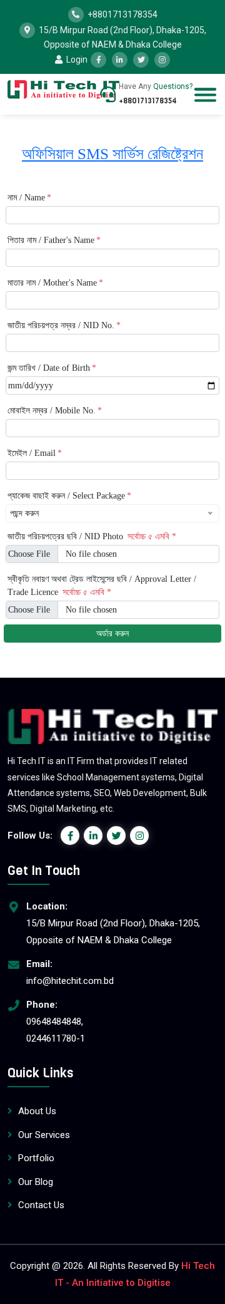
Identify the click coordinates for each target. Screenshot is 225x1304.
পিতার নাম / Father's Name (54, 240)
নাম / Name (29, 197)
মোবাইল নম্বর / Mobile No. (55, 410)
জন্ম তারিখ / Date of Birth (52, 368)
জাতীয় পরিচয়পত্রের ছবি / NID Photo (92, 536)
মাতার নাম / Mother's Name (55, 282)
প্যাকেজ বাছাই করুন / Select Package (69, 495)
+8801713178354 (123, 14)
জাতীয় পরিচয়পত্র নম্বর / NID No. (64, 325)
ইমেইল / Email (35, 453)
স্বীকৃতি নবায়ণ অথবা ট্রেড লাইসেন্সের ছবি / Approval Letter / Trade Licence (102, 585)
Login (76, 59)
